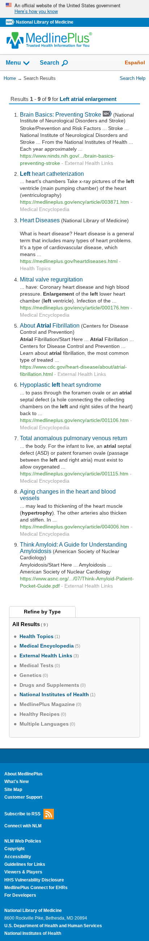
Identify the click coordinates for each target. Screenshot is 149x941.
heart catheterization (52, 173)
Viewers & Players (23, 872)
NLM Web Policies (22, 841)
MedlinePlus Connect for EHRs (36, 887)
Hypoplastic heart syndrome (60, 384)
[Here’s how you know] (74, 9)
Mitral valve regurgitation (51, 279)
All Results (26, 624)
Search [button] (49, 62)
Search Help (132, 78)
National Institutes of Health (32, 933)
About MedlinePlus (23, 773)
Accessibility (17, 856)
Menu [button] (13, 63)
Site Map (13, 789)
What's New (16, 781)
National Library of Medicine (44, 22)
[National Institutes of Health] (11, 22)
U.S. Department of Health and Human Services (53, 925)
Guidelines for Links (24, 864)
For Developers (20, 895)
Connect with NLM (23, 825)
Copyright (14, 848)
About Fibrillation (50, 325)
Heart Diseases (40, 220)
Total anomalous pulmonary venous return (73, 438)
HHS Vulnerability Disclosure (34, 880)
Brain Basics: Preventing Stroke (60, 114)
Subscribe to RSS (22, 813)
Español (135, 62)
